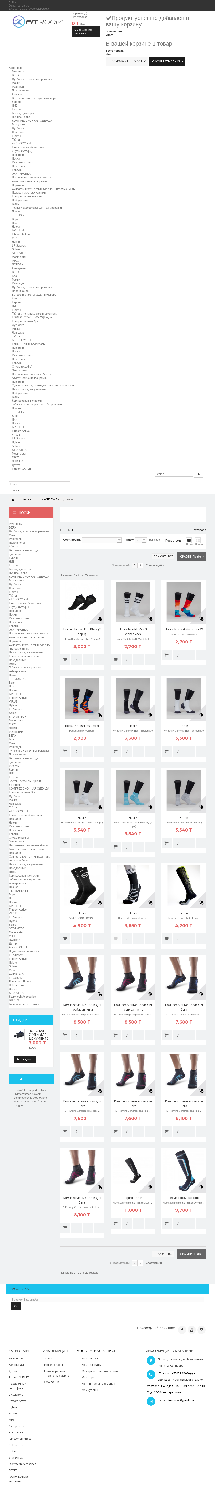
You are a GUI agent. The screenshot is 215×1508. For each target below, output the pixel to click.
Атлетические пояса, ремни (29, 181)
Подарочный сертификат (25, 951)
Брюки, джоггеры (23, 113)
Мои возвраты (91, 1365)
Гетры (15, 204)
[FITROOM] (37, 21)
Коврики (17, 169)
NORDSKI (18, 264)
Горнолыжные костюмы (24, 1004)
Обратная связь (19, 5)
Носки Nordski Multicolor (82, 726)
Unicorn (13, 989)
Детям (16, 465)
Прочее (16, 211)
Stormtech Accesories (22, 996)
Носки (16, 158)
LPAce (34, 1097)
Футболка (18, 128)
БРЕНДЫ (18, 230)
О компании (51, 1382)
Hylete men (30, 1101)
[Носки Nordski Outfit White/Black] (133, 602)
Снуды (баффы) (22, 151)
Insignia (18, 1105)
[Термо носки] (133, 1170)
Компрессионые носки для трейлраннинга (82, 1007)
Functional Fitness (20, 981)
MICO (15, 260)
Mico (12, 970)
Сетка (189, 544)
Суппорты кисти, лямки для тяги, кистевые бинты (43, 188)
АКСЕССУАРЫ (21, 143)
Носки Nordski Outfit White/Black (133, 631)
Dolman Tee (16, 985)
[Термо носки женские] (183, 1170)
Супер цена (16, 973)
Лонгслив (18, 132)
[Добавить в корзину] (65, 659)
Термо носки (133, 1198)
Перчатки (18, 154)
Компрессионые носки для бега (184, 1007)
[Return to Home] (13, 499)
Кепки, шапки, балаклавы (28, 147)
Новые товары (53, 1365)
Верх (15, 219)
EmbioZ (19, 1090)
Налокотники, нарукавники (29, 192)
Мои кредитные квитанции (100, 1371)
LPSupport (31, 1090)
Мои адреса (90, 1377)
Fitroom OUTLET (22, 468)
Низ (14, 222)
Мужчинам (18, 71)
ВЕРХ (15, 75)
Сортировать (72, 539)
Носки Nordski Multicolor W (184, 629)
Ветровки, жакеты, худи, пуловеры (34, 98)
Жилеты (17, 94)
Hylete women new (25, 1093)
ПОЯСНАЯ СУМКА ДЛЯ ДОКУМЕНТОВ (40, 1034)
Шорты (16, 109)
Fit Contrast (16, 977)
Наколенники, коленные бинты (31, 177)
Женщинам (19, 268)
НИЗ (14, 105)
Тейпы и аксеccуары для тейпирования (37, 207)
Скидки (20, 1020)
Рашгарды (18, 86)
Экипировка (19, 370)
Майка (16, 328)
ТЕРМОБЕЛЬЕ (21, 215)
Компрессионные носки (27, 196)
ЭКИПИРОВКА (21, 173)
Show (130, 539)
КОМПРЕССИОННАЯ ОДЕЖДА (32, 120)
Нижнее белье (21, 117)
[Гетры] (183, 885)
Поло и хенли (20, 90)
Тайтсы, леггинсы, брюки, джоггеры (34, 313)
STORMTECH (20, 253)
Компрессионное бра (25, 321)
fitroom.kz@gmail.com (181, 1400)
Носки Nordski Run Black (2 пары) (82, 631)
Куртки (16, 101)
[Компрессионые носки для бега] (183, 977)
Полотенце (19, 166)
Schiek (16, 249)
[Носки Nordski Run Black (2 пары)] (82, 602)
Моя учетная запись (97, 1351)
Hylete (16, 241)
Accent (42, 1101)
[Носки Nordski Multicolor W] (183, 602)
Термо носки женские (183, 1198)
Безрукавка (19, 124)
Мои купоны (90, 1390)
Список (199, 544)
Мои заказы (90, 1358)
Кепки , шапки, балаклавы (28, 343)
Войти (12, 1)
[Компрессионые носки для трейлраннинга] (82, 977)
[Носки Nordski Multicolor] (82, 698)
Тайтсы (16, 139)
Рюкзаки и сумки (22, 162)
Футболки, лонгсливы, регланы (32, 79)
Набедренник (20, 200)
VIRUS (16, 238)
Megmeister (19, 256)
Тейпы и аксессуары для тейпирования (37, 404)
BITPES (14, 1000)
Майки (16, 82)
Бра (14, 275)
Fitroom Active (21, 234)
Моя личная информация (98, 1383)
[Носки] (133, 698)
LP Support (19, 245)
